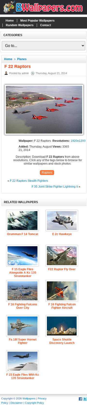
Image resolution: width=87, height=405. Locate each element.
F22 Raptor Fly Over (62, 269)
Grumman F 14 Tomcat (22, 234)
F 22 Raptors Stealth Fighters (29, 181)
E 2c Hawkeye (62, 234)
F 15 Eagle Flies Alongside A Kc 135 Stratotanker (22, 273)
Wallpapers (29, 398)
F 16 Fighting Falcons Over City (22, 306)
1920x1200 (78, 141)
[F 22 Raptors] (44, 135)
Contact (45, 25)
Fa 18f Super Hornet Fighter (22, 341)
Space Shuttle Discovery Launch (61, 341)
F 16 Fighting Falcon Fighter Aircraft (62, 306)
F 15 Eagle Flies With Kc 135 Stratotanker (22, 376)
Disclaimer (16, 402)
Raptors (47, 172)
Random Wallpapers (20, 25)
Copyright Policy (34, 402)
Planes (22, 59)
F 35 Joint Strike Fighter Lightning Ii (55, 186)
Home (10, 20)
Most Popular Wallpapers (37, 20)
